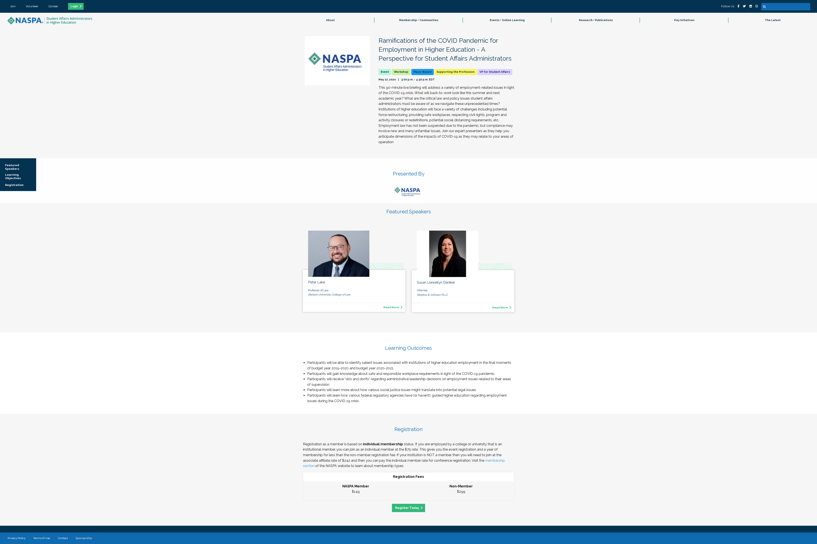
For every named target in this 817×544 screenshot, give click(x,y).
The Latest (773, 20)
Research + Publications (596, 20)
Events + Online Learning (507, 20)
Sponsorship (84, 538)
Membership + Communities (418, 20)
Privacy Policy (17, 538)
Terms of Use (41, 538)
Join (13, 6)
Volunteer (32, 6)
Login (74, 6)
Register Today (407, 508)
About (330, 20)
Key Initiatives (684, 20)
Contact (63, 538)
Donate (53, 6)
